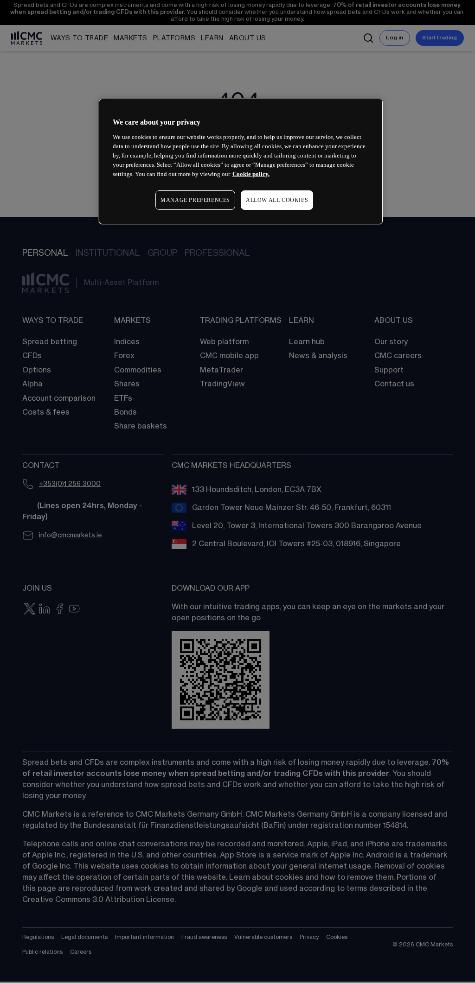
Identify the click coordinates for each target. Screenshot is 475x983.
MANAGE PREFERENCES (195, 200)
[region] (240, 161)
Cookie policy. (251, 173)
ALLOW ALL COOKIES (277, 200)
